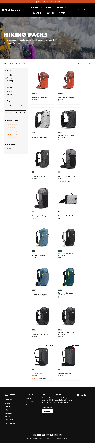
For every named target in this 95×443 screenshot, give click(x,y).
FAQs (7, 410)
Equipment (36, 13)
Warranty (8, 416)
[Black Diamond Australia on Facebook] (78, 394)
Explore (50, 13)
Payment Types (10, 423)
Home (6, 63)
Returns (7, 406)
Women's (60, 7)
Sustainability (30, 401)
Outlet (62, 13)
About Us (29, 398)
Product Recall (9, 419)
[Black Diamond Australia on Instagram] (82, 394)
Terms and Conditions (61, 438)
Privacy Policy (48, 438)
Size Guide (8, 413)
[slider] (6, 110)
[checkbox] (16, 75)
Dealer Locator (30, 405)
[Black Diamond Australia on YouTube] (85, 394)
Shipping (7, 403)
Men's (48, 7)
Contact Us (8, 400)
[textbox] (9, 105)
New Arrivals (36, 7)
